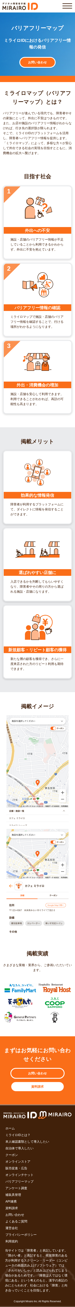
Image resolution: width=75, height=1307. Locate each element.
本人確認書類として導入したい (27, 1141)
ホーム (10, 1128)
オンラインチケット (19, 1175)
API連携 (11, 1201)
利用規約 (11, 1241)
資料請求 (37, 1086)
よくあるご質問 (16, 1221)
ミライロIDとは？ (17, 1135)
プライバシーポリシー (21, 1234)
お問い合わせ (37, 62)
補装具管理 (13, 1194)
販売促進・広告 (16, 1168)
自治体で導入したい (19, 1148)
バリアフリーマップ (19, 1181)
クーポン (11, 1155)
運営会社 (11, 1228)
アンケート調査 (16, 1188)
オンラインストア (17, 1161)
